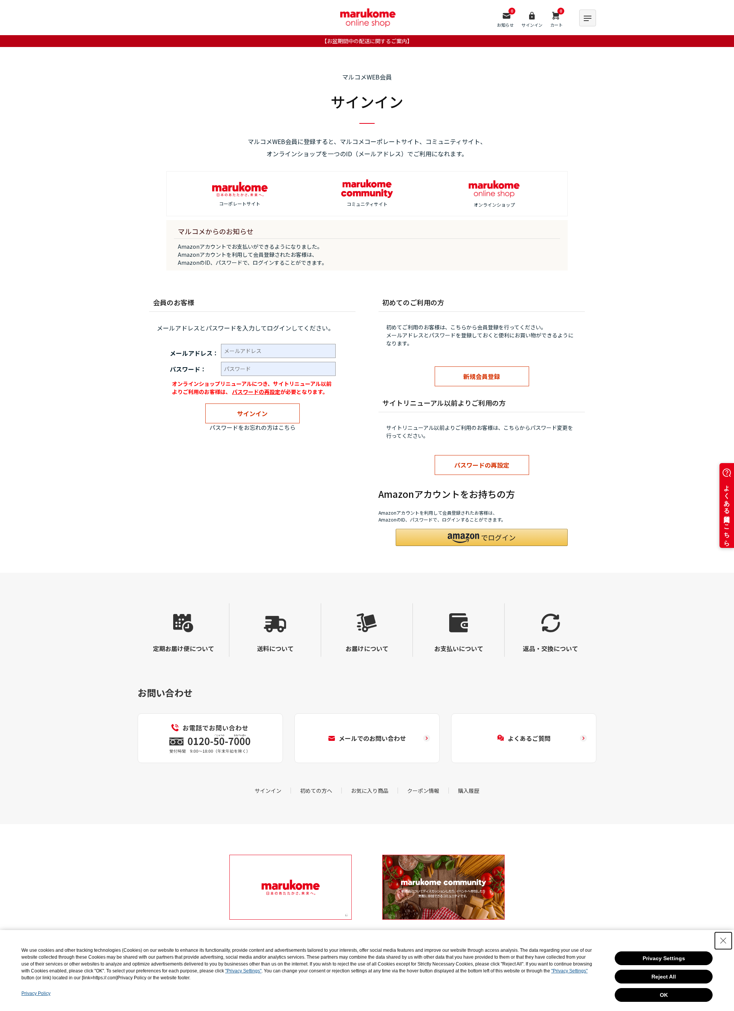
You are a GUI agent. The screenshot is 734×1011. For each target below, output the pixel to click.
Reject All (663, 977)
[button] (482, 537)
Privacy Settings (664, 958)
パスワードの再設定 (256, 391)
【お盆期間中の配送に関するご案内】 (367, 41)
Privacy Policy (35, 993)
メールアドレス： (194, 353)
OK (664, 995)
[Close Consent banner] (723, 940)
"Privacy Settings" (243, 971)
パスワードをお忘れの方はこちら (252, 427)
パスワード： (188, 369)
